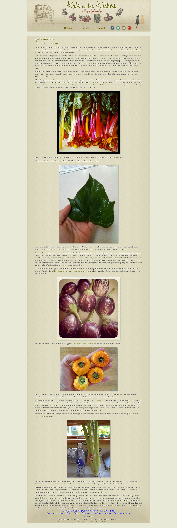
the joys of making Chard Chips (65, 85)
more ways (68, 271)
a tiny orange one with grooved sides (84, 343)
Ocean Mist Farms (99, 400)
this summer (76, 271)
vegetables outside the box (45, 40)
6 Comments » (53, 43)
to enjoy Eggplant (86, 271)
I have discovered (59, 271)
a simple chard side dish (96, 85)
